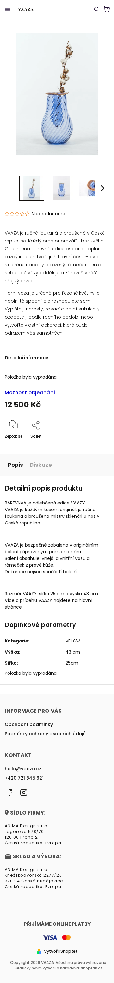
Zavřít (93, 445)
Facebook (9, 792)
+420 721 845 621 (24, 778)
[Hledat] (96, 9)
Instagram (23, 792)
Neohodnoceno (49, 213)
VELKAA (73, 641)
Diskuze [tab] (41, 465)
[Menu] (7, 9)
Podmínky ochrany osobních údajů (45, 733)
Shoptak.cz (91, 968)
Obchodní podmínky (29, 724)
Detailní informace (26, 357)
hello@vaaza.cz (23, 769)
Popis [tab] (15, 465)
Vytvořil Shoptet (61, 951)
